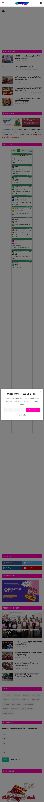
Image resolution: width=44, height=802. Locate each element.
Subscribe (32, 410)
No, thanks (22, 415)
